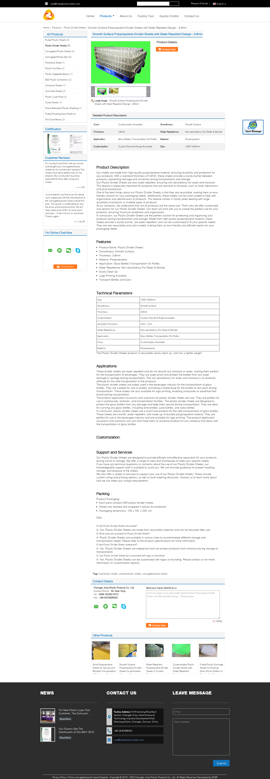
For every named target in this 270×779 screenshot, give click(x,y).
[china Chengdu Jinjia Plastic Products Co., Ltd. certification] (54, 144)
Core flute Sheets (53, 91)
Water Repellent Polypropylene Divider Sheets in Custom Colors (157, 669)
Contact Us (191, 16)
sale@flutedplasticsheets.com (65, 3)
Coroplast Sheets (53, 85)
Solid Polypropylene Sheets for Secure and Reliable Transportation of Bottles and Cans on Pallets (104, 671)
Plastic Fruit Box (53, 68)
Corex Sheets (52, 102)
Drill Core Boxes (53, 119)
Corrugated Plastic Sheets (58, 51)
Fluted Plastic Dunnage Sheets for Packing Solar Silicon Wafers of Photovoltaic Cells (211, 669)
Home (90, 16)
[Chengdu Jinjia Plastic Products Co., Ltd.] (63, 14)
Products (105, 16)
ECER (214, 777)
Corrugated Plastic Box (56, 57)
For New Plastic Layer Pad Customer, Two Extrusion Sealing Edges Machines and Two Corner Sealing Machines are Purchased (76, 712)
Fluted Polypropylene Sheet (59, 113)
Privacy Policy (59, 777)
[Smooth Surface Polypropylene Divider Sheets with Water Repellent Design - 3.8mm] (120, 62)
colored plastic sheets (130, 573)
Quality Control (169, 16)
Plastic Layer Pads (54, 96)
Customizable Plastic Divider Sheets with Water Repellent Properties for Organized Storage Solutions (183, 672)
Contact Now (169, 49)
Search (174, 4)
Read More (65, 719)
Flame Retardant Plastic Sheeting (61, 108)
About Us (126, 16)
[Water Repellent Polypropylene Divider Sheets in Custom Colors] (158, 650)
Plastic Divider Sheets (75, 27)
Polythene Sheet (53, 62)
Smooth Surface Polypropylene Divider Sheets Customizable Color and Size (130, 669)
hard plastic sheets (108, 573)
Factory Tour (146, 16)
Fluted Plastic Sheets (55, 40)
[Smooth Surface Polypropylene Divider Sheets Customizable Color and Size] (131, 650)
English (220, 3)
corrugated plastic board (155, 573)
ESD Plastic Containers (56, 79)
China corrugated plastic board (83, 777)
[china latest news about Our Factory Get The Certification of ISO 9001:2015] (48, 735)
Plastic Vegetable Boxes (57, 74)
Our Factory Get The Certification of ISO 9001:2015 (76, 730)
